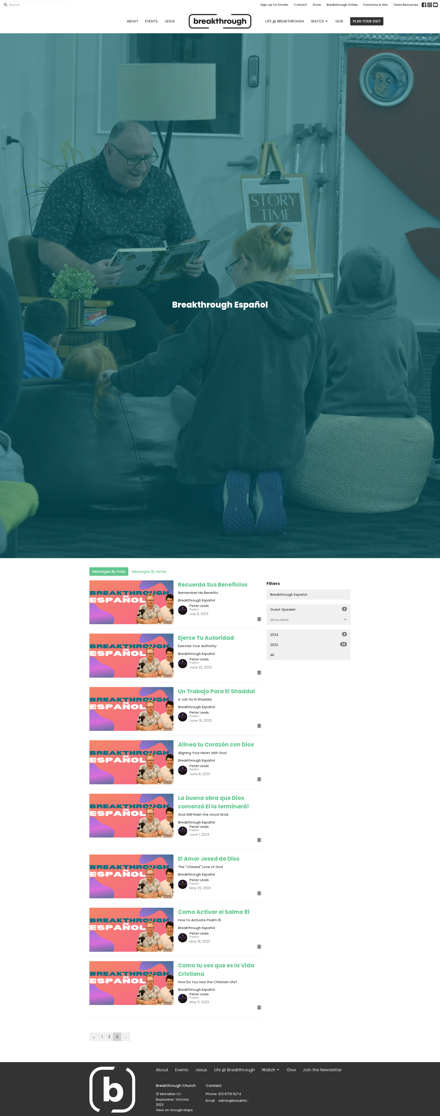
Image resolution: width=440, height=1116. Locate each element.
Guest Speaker (307, 609)
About (132, 21)
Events (151, 21)
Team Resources (405, 5)
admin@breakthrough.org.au (234, 1100)
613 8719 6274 (229, 1093)
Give (339, 21)
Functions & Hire (375, 5)
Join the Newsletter (322, 1070)
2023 (307, 644)
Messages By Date (108, 571)
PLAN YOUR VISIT (367, 21)
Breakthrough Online (342, 5)
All (272, 654)
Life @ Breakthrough (284, 21)
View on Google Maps (174, 1110)
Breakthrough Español (288, 594)
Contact (300, 5)
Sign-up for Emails (274, 5)
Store (317, 5)
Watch (317, 21)
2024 (307, 634)
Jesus (170, 21)
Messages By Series (149, 571)
